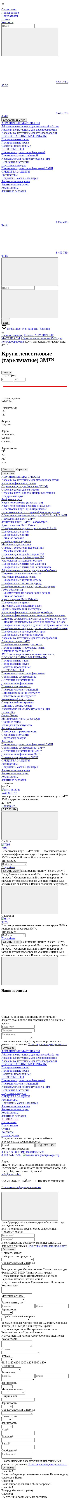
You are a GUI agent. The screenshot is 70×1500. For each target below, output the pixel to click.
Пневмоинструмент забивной (19, 689)
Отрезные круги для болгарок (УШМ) (24, 486)
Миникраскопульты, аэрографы (20, 718)
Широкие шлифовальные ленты (21, 573)
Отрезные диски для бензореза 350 (22, 554)
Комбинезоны (9, 776)
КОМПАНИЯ (10, 1119)
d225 (30, 1362)
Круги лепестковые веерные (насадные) (25, 505)
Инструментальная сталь (42, 1275)
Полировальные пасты (15, 660)
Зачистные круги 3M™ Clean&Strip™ (24, 521)
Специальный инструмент (17, 702)
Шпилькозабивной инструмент (20, 692)
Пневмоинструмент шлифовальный (23, 673)
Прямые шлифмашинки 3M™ (19, 757)
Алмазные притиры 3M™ (17, 650)
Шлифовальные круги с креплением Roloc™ (29, 528)
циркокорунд (8, 434)
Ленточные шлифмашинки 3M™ (21, 750)
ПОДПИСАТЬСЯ (45, 1145)
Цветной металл (33, 1279)
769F (4, 847)
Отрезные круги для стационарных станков (28, 492)
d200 (23, 1362)
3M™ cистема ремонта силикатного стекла (27, 654)
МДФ (21, 1272)
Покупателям (9, 15)
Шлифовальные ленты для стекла (22, 644)
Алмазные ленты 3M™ (15, 641)
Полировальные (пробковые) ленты (23, 647)
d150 (17, 1362)
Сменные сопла (11, 721)
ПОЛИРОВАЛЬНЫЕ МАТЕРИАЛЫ (24, 657)
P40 (3, 451)
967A (4, 922)
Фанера (6, 1272)
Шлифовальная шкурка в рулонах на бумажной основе (35, 625)
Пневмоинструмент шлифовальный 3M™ (27, 744)
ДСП (14, 1272)
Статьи (5, 19)
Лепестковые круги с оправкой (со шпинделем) (30, 512)
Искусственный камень (15, 1282)
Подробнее (8, 805)
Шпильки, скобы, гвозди (16, 705)
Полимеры (57, 1282)
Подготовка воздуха (13, 737)
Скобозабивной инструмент (18, 696)
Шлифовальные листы (15, 534)
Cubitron (5, 437)
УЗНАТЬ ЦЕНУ (11, 871)
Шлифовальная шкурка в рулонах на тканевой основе (34, 628)
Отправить (8, 1048)
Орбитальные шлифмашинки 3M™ (23, 747)
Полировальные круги (15, 663)
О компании (9, 9)
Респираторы (9, 763)
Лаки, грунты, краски (39, 1272)
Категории (8, 473)
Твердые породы (11, 1269)
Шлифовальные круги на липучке (22, 634)
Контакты (7, 22)
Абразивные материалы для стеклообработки (29, 637)
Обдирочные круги (13, 496)
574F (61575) (9, 792)
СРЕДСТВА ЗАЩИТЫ (15, 760)
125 (3, 411)
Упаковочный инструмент (17, 699)
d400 (43, 1362)
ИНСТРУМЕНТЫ (12, 670)
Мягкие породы (32, 1269)
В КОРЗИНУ (9, 809)
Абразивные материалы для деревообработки (29, 570)
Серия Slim (8, 712)
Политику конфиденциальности (47, 1044)
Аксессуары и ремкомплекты (19, 731)
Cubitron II (6, 441)
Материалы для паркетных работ (21, 605)
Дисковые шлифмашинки (17, 683)
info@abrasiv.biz (11, 1174)
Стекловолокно (40, 1282)
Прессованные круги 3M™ (18, 518)
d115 (4, 1362)
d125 (10, 1362)
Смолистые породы (55, 1269)
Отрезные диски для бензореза (20, 489)
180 (3, 414)
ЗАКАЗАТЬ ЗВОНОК (14, 119)
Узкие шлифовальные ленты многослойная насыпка (33, 615)
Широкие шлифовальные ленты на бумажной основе (34, 618)
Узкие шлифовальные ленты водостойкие (27, 612)
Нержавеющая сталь (13, 1275)
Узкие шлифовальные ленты (18, 483)
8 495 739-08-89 (10, 1151)
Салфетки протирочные (16, 666)
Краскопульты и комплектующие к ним (25, 708)
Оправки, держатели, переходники (22, 547)
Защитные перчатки (13, 779)
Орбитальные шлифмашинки (19, 676)
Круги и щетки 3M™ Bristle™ (19, 525)
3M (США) (6, 401)
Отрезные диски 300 (14, 550)
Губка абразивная (12, 589)
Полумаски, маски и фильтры (19, 766)
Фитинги (7, 741)
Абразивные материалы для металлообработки (30, 479)
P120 (3, 462)
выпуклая (6, 424)
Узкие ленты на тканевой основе (21, 560)
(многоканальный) (32, 1151)
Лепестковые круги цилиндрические (24, 508)
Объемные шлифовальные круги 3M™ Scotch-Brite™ (34, 515)
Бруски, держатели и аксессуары (21, 608)
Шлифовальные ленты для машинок (23, 563)
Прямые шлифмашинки (16, 686)
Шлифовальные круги (15, 531)
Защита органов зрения (15, 770)
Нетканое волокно (12, 537)
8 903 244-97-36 (10, 1155)
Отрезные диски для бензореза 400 (22, 557)
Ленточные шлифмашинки (17, 679)
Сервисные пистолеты (15, 734)
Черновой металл (12, 1279)
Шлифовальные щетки (15, 602)
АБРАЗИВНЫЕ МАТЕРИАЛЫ (20, 476)
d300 (36, 1362)
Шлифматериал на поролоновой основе (25, 592)
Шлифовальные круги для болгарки (23, 631)
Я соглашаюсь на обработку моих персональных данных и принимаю (34, 1043)
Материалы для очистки (16, 544)
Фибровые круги (11, 499)
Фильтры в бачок (11, 728)
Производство (10, 12)
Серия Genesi (9, 715)
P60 (3, 455)
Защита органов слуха (15, 773)
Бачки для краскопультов (16, 725)
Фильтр (7, 372)
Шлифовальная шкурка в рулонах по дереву (28, 586)
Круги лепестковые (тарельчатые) (22, 502)
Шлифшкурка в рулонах (16, 541)
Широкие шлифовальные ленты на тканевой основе (33, 621)
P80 (3, 458)
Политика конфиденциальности (21, 1187)
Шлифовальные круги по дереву (21, 579)
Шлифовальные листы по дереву (21, 583)
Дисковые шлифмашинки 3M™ (20, 754)
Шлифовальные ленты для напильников (26, 567)
